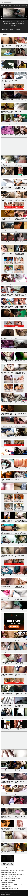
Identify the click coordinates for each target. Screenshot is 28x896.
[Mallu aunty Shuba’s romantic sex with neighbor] (7, 278)
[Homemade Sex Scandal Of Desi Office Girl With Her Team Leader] (20, 712)
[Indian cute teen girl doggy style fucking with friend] (7, 290)
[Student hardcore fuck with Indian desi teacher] (20, 463)
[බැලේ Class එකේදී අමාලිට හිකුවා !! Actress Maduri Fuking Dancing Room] (20, 823)
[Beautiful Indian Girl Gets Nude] (20, 225)
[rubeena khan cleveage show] (20, 278)
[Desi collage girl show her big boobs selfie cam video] (7, 858)
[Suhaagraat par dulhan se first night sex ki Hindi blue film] (7, 420)
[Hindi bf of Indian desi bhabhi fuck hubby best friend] (20, 765)
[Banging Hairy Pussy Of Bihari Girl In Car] (7, 182)
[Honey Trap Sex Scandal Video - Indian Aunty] (7, 118)
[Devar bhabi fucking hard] (7, 700)
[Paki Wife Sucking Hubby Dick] (7, 593)
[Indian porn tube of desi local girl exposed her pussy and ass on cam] (7, 724)
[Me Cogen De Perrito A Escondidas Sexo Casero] (20, 835)
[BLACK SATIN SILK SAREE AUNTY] (20, 688)
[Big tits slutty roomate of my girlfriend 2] (7, 551)
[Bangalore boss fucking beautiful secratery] (20, 724)
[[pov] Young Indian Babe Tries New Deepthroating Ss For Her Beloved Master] (20, 171)
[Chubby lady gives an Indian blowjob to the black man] (20, 52)
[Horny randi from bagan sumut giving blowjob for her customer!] (7, 159)
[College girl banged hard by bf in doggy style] (20, 432)
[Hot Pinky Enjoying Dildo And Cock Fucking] (7, 570)
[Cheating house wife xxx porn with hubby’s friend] (7, 765)
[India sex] (20, 474)
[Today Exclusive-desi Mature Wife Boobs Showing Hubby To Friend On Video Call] (7, 753)
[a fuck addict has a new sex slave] (20, 788)
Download (17, 29)
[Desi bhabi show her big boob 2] (20, 486)
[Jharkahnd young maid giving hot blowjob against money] (20, 356)
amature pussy (13, 25)
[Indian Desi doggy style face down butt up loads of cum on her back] (20, 527)
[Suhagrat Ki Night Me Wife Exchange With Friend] (20, 40)
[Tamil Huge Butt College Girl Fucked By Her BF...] (7, 332)
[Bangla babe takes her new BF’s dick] (7, 451)
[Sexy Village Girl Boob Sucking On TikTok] (20, 605)
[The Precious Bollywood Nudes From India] (7, 823)
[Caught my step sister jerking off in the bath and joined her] (20, 237)
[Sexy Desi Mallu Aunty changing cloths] (20, 159)
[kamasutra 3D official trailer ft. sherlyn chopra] (7, 237)
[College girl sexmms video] (7, 688)
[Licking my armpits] (7, 225)
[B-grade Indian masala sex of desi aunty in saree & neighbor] (7, 776)
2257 (2, 894)
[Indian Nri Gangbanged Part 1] (7, 40)
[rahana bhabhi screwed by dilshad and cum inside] (7, 75)
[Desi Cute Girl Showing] (7, 486)
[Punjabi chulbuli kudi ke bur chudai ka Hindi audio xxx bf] (20, 420)
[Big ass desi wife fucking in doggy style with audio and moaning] (20, 753)
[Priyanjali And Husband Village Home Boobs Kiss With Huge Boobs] (7, 527)
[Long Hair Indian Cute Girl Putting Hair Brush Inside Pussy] (20, 290)
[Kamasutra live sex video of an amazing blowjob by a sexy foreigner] (7, 408)
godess (17, 21)
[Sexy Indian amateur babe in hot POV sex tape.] (20, 539)
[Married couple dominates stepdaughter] (20, 130)
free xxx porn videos (10, 21)
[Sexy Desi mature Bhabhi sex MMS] (20, 408)
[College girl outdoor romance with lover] (7, 52)
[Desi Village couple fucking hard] (7, 367)
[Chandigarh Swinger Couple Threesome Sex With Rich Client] (20, 367)
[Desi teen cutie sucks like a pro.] (7, 474)
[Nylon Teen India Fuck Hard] (20, 332)
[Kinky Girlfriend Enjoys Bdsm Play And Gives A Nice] (7, 646)
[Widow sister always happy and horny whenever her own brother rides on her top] (7, 397)
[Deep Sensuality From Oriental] (7, 213)
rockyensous (21, 23)
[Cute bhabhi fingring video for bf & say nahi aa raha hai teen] (7, 847)
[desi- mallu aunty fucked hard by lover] (20, 344)
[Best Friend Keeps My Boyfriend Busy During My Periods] (20, 95)
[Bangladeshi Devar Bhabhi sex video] (7, 130)
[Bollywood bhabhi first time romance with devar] (7, 301)
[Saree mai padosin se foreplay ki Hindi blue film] (20, 800)
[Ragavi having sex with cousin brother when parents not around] (20, 118)
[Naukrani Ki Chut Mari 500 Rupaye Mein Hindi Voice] (20, 397)
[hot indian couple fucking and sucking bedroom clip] (7, 515)
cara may (6, 23)
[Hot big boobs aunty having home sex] (20, 634)
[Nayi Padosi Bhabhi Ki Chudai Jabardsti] (7, 800)
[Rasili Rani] (20, 64)
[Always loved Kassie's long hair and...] (7, 64)
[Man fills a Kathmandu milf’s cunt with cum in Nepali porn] (7, 812)
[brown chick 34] (20, 106)
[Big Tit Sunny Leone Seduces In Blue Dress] (20, 658)
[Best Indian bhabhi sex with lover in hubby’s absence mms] (7, 106)
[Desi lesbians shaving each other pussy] (7, 95)
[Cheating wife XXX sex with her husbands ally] (20, 593)
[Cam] (20, 75)
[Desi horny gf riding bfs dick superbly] (7, 669)
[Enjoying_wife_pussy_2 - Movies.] (20, 551)
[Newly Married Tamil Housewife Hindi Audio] (7, 171)
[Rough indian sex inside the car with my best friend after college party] (7, 356)
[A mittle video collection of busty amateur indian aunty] (20, 515)
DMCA (4, 894)
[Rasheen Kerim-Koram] (7, 581)
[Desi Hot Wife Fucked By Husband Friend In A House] (7, 658)
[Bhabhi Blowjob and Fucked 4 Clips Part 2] (7, 605)
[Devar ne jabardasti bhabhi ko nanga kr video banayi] (20, 313)
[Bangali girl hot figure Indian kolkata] (7, 463)
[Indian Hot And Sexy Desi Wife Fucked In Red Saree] (7, 313)
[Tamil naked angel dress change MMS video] (7, 835)
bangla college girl (13, 23)
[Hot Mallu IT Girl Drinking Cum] (7, 248)
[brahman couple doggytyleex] (20, 451)
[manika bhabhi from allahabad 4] (20, 700)
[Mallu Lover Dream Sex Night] (20, 847)
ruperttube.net (6, 2)
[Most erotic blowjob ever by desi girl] (20, 646)
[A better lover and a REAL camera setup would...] (20, 581)
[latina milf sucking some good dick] (20, 812)
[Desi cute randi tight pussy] (7, 634)
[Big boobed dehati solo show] (20, 776)
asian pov (22, 21)
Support (8, 894)
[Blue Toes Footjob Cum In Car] (7, 432)
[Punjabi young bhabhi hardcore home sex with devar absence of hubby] (7, 344)
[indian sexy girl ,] (7, 788)
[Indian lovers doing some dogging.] (20, 669)
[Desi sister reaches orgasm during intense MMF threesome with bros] (20, 213)
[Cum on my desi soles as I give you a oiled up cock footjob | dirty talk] (20, 301)
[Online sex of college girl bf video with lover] (7, 539)
